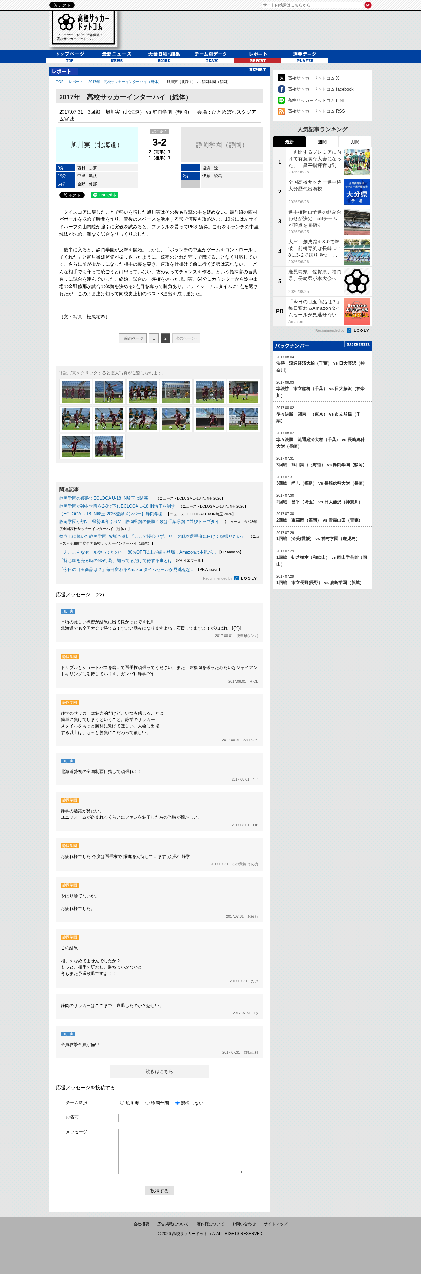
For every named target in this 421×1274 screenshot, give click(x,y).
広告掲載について (173, 1224)
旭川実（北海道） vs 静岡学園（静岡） (199, 82)
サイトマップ (275, 1224)
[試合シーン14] (109, 446)
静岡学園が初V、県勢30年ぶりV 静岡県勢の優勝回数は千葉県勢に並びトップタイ (139, 521)
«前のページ (133, 338)
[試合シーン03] (142, 392)
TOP (59, 82)
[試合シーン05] (209, 392)
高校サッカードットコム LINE (317, 100)
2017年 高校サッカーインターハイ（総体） (124, 82)
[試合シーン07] (75, 419)
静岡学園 (160, 1103)
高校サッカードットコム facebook (321, 89)
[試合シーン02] (109, 392)
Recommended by (218, 578)
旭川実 (132, 1103)
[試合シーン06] (243, 392)
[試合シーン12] (243, 419)
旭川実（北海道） (97, 144)
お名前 (72, 1116)
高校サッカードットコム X (313, 78)
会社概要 (141, 1224)
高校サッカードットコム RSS (316, 111)
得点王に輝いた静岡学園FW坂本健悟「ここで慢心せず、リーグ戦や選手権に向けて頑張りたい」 (152, 536)
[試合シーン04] (176, 392)
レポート (76, 82)
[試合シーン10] (176, 419)
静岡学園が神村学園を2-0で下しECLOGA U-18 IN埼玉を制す (117, 506)
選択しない (192, 1103)
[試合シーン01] (75, 392)
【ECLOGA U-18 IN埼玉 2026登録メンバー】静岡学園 (111, 514)
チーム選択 (76, 1102)
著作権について (210, 1224)
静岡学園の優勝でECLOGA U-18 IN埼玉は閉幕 (105, 498)
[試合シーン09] (142, 419)
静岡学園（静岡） (222, 144)
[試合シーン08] (109, 419)
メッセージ (76, 1131)
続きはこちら (159, 1071)
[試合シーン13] (75, 446)
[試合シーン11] (209, 419)
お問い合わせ (244, 1224)
